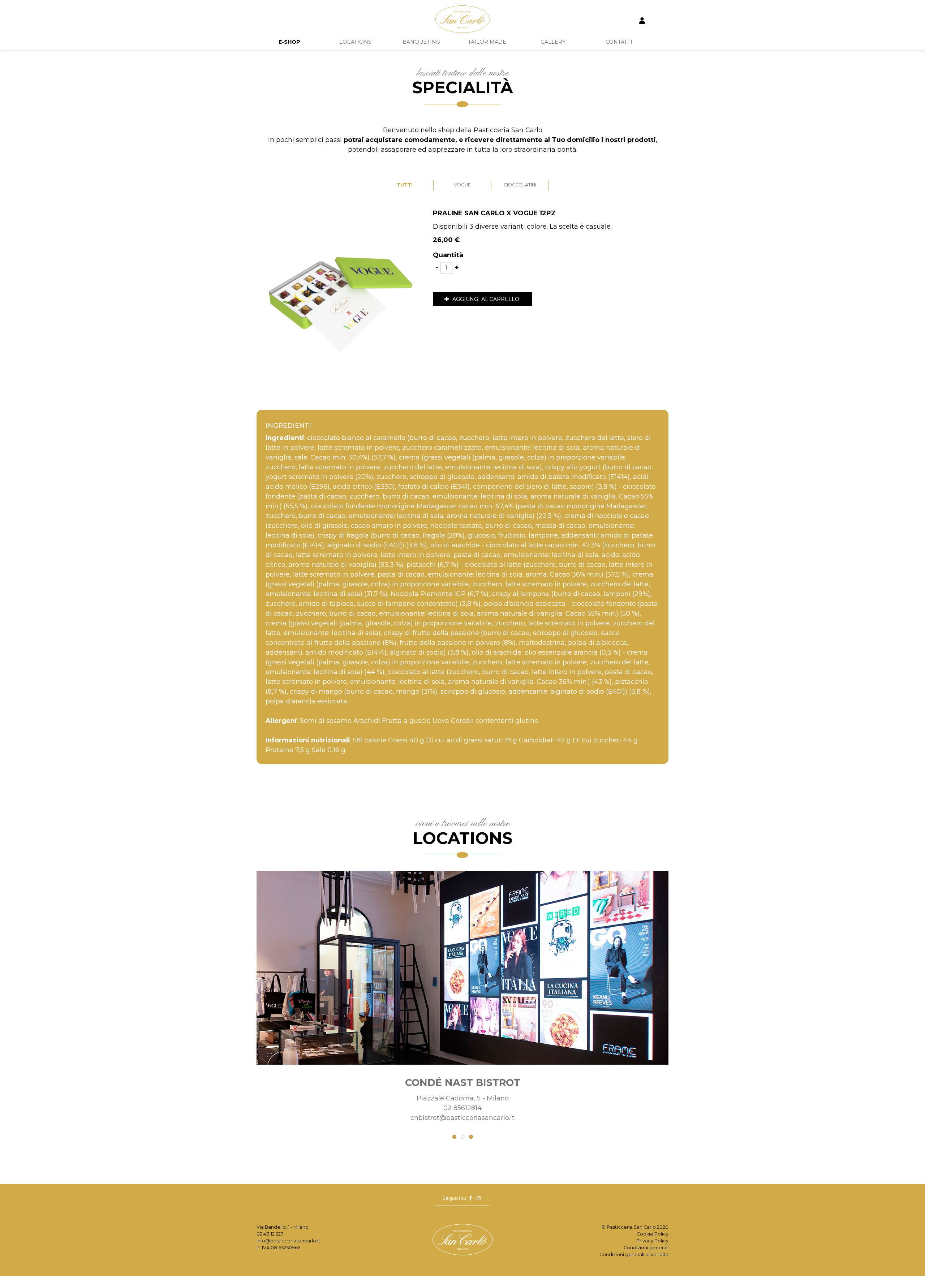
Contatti (619, 42)
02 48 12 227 (270, 1234)
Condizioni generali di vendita (633, 1254)
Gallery (553, 42)
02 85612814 (462, 1108)
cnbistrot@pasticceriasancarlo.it (462, 1118)
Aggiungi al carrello (485, 299)
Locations (355, 42)
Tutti (405, 184)
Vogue (462, 184)
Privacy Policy (652, 1240)
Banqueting (421, 42)
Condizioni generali (646, 1247)
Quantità (448, 255)
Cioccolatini (520, 184)
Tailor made (487, 42)
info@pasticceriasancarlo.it (288, 1240)
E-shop (289, 42)
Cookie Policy (652, 1234)
